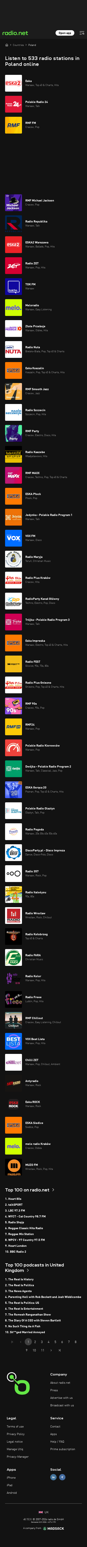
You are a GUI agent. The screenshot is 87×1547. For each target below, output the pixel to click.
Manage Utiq (15, 1449)
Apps (53, 1434)
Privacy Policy (15, 1434)
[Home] (6, 45)
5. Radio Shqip (14, 1222)
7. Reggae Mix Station (19, 1234)
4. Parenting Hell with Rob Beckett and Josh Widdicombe (43, 1297)
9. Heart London (16, 1245)
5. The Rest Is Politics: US (22, 1303)
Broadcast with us (62, 1405)
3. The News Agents (18, 1291)
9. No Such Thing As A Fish (22, 1326)
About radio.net (60, 1382)
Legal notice (15, 1441)
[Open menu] (81, 32)
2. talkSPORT (14, 1204)
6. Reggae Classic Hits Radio (24, 1228)
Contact (55, 1426)
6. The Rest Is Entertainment (24, 1308)
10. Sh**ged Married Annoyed (25, 1332)
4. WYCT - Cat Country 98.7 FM (25, 1216)
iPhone (11, 1477)
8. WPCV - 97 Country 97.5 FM (25, 1240)
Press (54, 1390)
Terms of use (15, 1426)
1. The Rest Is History (19, 1279)
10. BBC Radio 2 (15, 1251)
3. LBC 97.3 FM (15, 1210)
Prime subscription (62, 1449)
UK (46, 1512)
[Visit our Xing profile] (62, 1477)
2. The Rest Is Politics (19, 1285)
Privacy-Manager (18, 1456)
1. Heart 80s (13, 1199)
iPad (9, 1485)
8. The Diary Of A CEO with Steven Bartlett (33, 1320)
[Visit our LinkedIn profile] (53, 1477)
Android (12, 1492)
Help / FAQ (57, 1441)
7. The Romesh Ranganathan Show (28, 1314)
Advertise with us (61, 1397)
